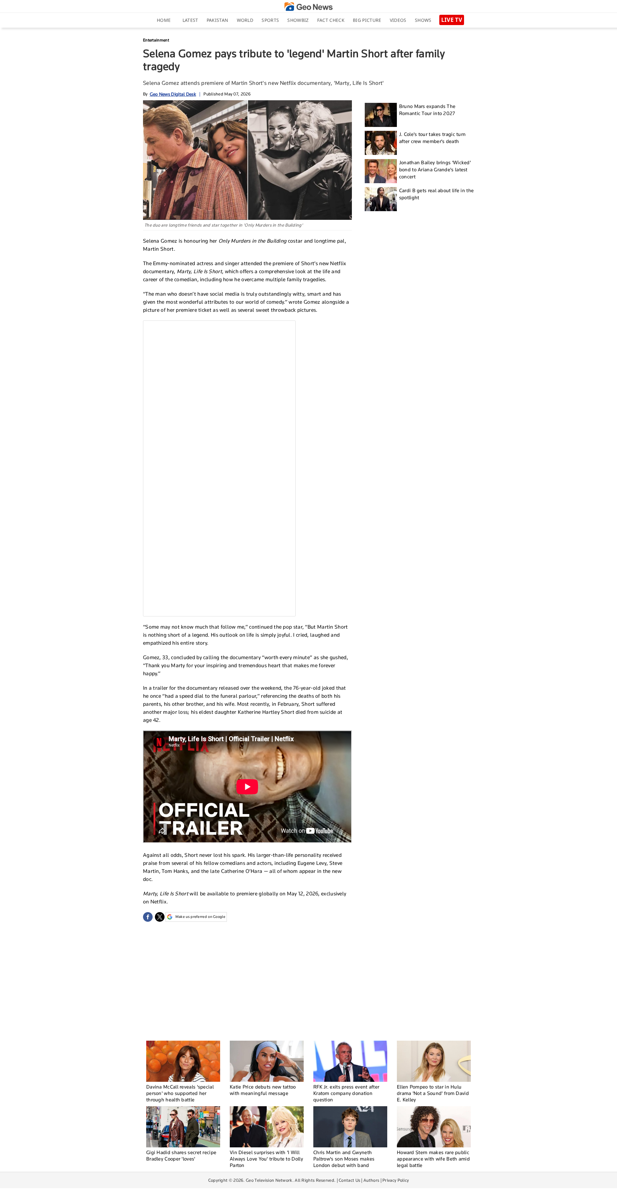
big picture (367, 20)
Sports (270, 20)
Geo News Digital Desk (173, 94)
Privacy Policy (395, 1180)
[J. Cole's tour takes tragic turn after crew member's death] (381, 143)
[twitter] (160, 917)
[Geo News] (308, 6)
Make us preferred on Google (200, 916)
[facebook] (148, 917)
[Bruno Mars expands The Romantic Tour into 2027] (381, 115)
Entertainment (156, 40)
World (245, 20)
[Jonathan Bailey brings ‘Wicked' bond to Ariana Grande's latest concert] (381, 171)
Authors (371, 1180)
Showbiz (297, 20)
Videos (398, 20)
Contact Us (349, 1180)
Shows (423, 20)
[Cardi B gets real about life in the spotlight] (381, 199)
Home (164, 20)
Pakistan (217, 20)
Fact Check (330, 20)
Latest (190, 20)
